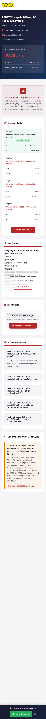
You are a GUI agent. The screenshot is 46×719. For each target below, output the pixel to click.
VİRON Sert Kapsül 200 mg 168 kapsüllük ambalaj (21, 185)
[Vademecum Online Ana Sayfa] (8, 5)
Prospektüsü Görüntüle (24, 325)
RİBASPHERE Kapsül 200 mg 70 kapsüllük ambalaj (21, 208)
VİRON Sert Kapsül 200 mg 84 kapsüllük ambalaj (20, 162)
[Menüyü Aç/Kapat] (41, 5)
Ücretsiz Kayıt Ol (22, 714)
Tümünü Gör (24, 287)
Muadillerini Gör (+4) (24, 230)
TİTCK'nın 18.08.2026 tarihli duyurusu (21, 486)
